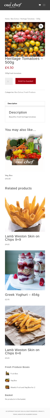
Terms (15, 414)
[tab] (25, 106)
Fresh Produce (29, 92)
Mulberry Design (31, 414)
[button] (41, 26)
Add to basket (25, 81)
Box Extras (15, 19)
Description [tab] (12, 103)
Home (7, 19)
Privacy (41, 411)
